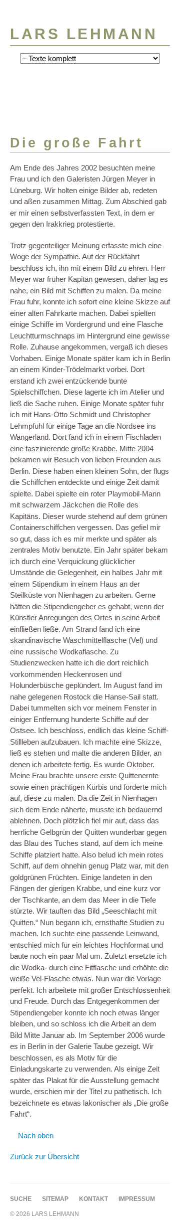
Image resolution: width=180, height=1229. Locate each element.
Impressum (136, 1198)
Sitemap (55, 1198)
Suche (21, 1198)
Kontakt (93, 1198)
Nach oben (36, 1135)
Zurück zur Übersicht (44, 1156)
